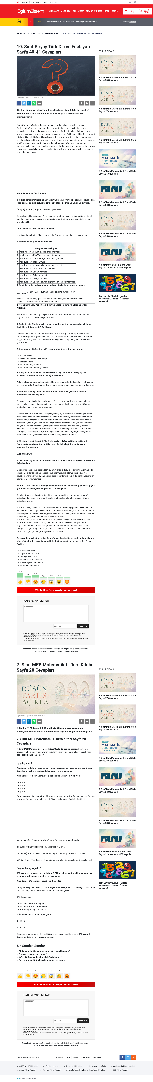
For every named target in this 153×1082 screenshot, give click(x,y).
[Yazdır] (39, 103)
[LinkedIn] (29, 103)
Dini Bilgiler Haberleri (50, 1066)
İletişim (75, 1057)
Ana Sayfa (54, 11)
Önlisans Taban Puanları (51, 1070)
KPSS (107, 11)
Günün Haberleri (36, 2)
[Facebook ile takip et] (122, 1057)
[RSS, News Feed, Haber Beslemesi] (133, 1057)
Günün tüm (128, 22)
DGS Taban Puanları (120, 1070)
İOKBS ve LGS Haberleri (28, 1066)
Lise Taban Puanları (97, 1070)
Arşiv (45, 2)
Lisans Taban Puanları (27, 1070)
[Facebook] (19, 103)
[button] (81, 103)
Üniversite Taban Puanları (76, 1070)
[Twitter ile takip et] (128, 1057)
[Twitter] (24, 103)
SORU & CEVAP (35, 33)
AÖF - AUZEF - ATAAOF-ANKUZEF (87, 11)
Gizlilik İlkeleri (86, 1057)
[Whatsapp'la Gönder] (34, 103)
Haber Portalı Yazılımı (28, 1079)
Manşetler (25, 2)
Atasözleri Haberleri (74, 1066)
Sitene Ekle (53, 2)
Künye (68, 1057)
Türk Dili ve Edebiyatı (51, 33)
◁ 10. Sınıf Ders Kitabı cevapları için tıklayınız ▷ (56, 590)
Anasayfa (23, 33)
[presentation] (25, 21)
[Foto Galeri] (135, 2)
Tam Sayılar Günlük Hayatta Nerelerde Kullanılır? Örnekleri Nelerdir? (71, 22)
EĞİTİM (115, 11)
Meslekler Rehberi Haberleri (124, 1066)
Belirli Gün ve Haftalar (97, 1066)
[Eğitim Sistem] (31, 11)
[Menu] (126, 11)
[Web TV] (129, 2)
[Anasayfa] (18, 2)
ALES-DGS (66, 11)
